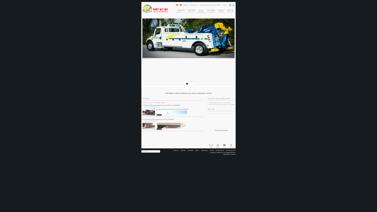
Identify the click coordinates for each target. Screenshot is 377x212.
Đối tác (197, 150)
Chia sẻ (225, 5)
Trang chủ (145, 102)
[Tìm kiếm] (161, 151)
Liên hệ (212, 150)
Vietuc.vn (233, 154)
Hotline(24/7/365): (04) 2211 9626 (210, 5)
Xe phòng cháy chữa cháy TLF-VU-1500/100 (219, 102)
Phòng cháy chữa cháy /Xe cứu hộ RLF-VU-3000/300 (222, 104)
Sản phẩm (190, 150)
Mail (211, 147)
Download (231, 147)
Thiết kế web (226, 154)
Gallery (218, 147)
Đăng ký (186, 5)
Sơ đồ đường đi (220, 150)
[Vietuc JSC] (155, 8)
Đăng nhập (194, 5)
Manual (224, 147)
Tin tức (151, 102)
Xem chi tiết (159, 114)
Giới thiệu (183, 150)
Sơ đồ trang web (230, 150)
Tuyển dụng (204, 150)
